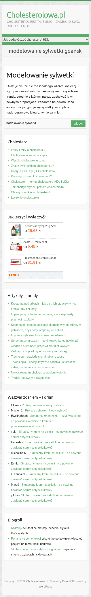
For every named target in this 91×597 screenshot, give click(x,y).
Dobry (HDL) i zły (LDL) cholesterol (33, 171)
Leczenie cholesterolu (25, 197)
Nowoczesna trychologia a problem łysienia (38, 372)
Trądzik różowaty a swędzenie (30, 377)
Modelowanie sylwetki (40, 75)
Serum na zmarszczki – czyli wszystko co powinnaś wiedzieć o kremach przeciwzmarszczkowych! (46, 421)
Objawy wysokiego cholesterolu (31, 192)
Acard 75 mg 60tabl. (35, 242)
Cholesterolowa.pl (36, 14)
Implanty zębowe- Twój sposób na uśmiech (38, 335)
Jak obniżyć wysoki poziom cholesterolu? (37, 187)
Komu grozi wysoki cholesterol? (31, 176)
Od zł (32, 230)
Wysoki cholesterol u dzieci (28, 160)
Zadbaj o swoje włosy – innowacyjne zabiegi (39, 351)
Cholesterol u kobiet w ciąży (29, 155)
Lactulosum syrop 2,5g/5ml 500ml (41, 226)
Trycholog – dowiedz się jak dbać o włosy (37, 356)
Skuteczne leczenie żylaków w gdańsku (36, 549)
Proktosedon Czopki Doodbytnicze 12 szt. (41, 258)
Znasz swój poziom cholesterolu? (32, 165)
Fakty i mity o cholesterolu (28, 150)
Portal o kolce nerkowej (26, 538)
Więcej (78, 123)
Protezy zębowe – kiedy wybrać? (43, 405)
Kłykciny (16, 528)
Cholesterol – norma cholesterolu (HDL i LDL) (40, 181)
